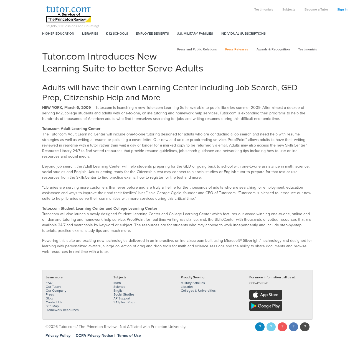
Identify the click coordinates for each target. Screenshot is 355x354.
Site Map (52, 306)
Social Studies (124, 294)
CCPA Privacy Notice (94, 335)
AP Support (121, 298)
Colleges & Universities (198, 291)
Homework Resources (62, 310)
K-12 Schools (117, 33)
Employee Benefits (152, 33)
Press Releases (236, 49)
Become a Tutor (316, 9)
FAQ (49, 283)
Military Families (193, 283)
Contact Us (54, 302)
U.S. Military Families (195, 33)
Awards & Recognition (273, 49)
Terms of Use (129, 335)
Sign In (342, 9)
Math (117, 283)
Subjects (288, 9)
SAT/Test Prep (124, 302)
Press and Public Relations (197, 49)
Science (119, 287)
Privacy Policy (57, 335)
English (119, 291)
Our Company (56, 291)
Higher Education (58, 33)
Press (50, 294)
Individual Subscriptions (243, 33)
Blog (49, 298)
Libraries (90, 33)
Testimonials (263, 9)
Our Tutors (54, 287)
